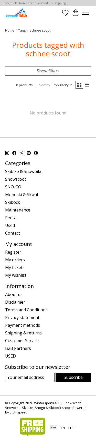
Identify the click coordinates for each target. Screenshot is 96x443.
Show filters (48, 71)
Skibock (12, 202)
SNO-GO (13, 187)
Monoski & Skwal (21, 194)
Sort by (44, 85)
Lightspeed (18, 412)
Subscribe (73, 377)
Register (13, 252)
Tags (22, 30)
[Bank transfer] (53, 427)
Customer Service (22, 340)
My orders (15, 260)
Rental (11, 217)
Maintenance (17, 210)
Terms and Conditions (26, 310)
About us (14, 294)
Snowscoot (15, 179)
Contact (12, 233)
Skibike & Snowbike (23, 171)
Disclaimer (15, 302)
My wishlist (15, 275)
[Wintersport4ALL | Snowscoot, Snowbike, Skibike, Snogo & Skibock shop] (16, 12)
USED (10, 356)
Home (9, 30)
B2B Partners (18, 348)
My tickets (15, 267)
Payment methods (22, 325)
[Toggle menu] (86, 13)
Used (10, 225)
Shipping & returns (23, 333)
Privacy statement (22, 317)
